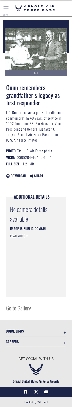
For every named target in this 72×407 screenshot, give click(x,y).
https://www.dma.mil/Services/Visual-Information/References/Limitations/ (33, 290)
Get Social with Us (36, 359)
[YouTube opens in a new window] (46, 392)
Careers (12, 341)
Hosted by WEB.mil (36, 402)
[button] (6, 8)
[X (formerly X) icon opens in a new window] (36, 392)
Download (18, 175)
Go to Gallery (18, 308)
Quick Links (15, 331)
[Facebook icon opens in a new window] (25, 392)
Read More (18, 236)
